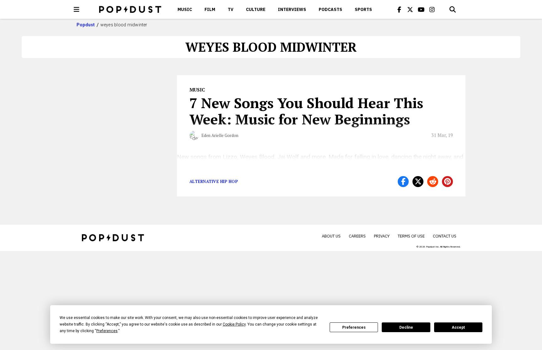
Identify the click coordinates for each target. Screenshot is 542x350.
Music (185, 9)
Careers (357, 236)
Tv (230, 9)
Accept (458, 327)
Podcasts (330, 9)
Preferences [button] (107, 331)
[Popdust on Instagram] (432, 9)
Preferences (354, 327)
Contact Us (444, 236)
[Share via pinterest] (447, 181)
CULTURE (255, 9)
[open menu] (76, 9)
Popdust (86, 24)
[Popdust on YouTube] (421, 9)
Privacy (382, 236)
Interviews (292, 9)
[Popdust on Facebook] (399, 9)
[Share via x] (417, 181)
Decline (406, 327)
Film (210, 9)
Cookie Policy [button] (234, 324)
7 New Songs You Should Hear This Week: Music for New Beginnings (306, 110)
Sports (363, 9)
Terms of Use (411, 236)
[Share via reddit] (432, 181)
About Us (331, 236)
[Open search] (452, 9)
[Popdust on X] (410, 9)
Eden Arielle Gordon (219, 135)
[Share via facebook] (403, 181)
